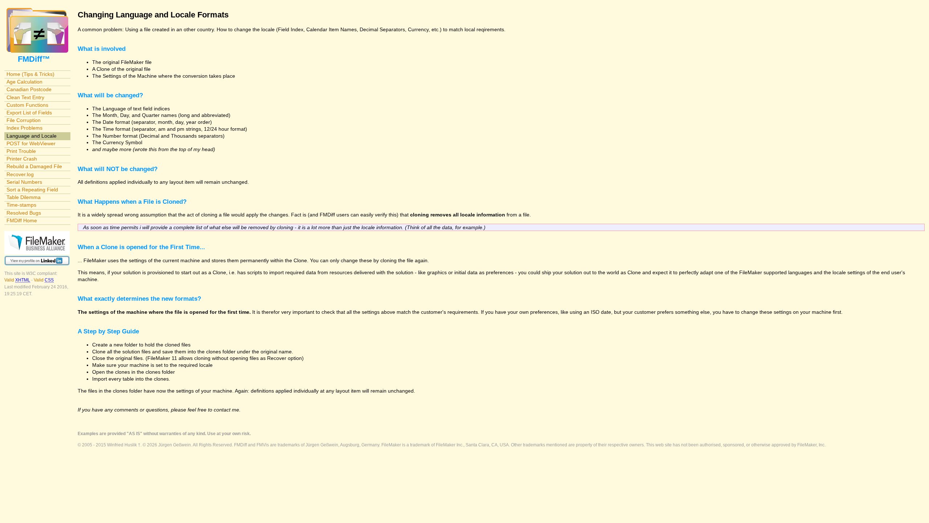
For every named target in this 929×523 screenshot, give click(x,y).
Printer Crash (22, 159)
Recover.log (20, 174)
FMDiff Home (22, 220)
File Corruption (24, 120)
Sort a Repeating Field (32, 189)
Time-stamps (21, 205)
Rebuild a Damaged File (34, 166)
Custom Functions (27, 105)
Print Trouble (21, 151)
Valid (17, 280)
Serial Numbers (24, 182)
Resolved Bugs (24, 213)
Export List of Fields (29, 112)
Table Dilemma (24, 197)
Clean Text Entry (25, 97)
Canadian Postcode (29, 89)
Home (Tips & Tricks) (30, 74)
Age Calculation (24, 82)
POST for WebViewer (31, 143)
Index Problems (24, 128)
